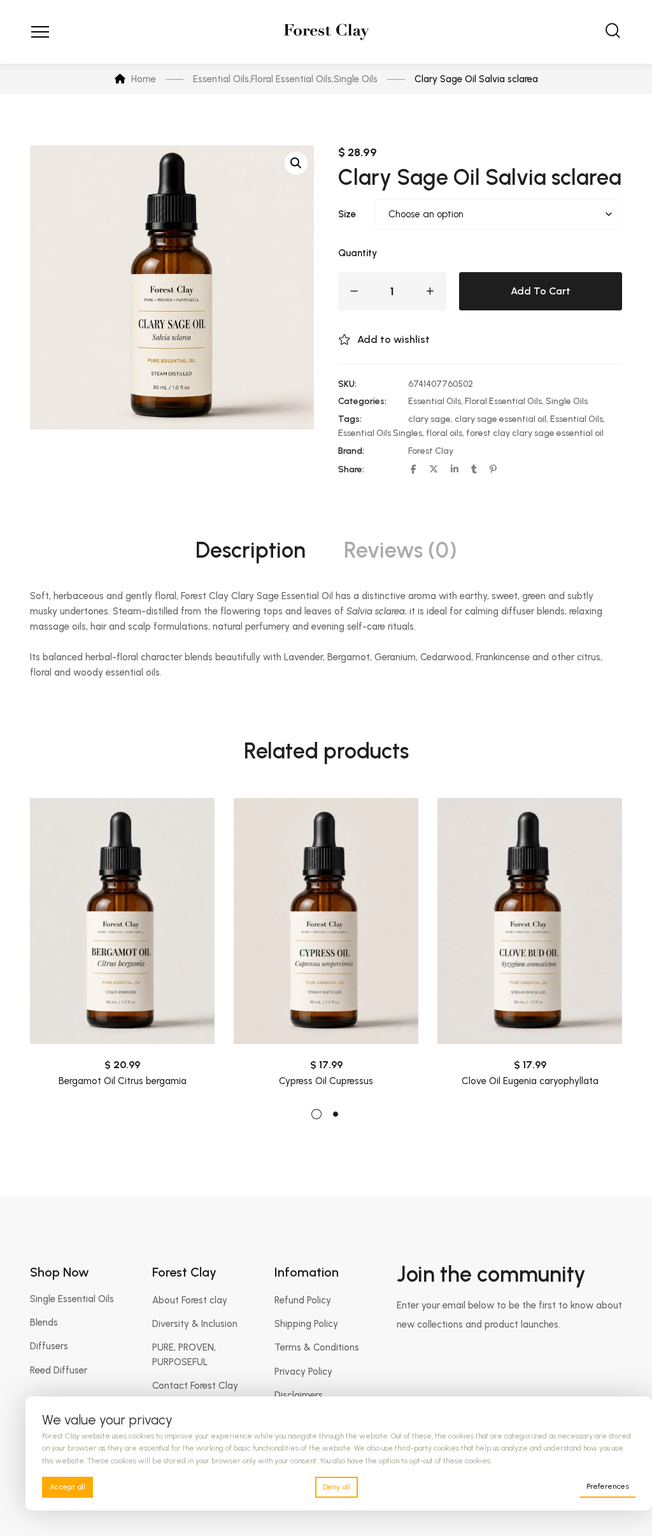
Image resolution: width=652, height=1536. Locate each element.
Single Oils (567, 401)
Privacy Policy (303, 1371)
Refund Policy (302, 1300)
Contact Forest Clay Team (195, 1392)
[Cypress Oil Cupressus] (326, 921)
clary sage (429, 419)
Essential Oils (434, 401)
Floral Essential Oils (503, 401)
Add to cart (540, 291)
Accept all (67, 1486)
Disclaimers (298, 1395)
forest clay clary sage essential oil (535, 433)
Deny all (336, 1486)
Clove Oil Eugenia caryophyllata (530, 1081)
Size (347, 214)
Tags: (350, 419)
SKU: (347, 384)
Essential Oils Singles (380, 433)
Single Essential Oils (72, 1299)
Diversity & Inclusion (194, 1324)
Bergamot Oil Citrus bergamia (123, 1081)
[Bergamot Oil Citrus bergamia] (122, 921)
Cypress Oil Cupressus (326, 1081)
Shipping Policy (306, 1324)
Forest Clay (430, 451)
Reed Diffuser (58, 1370)
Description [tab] (250, 550)
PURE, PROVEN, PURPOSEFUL (184, 1354)
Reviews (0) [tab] (400, 550)
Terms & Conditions (316, 1347)
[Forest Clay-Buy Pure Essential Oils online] (326, 32)
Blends (44, 1322)
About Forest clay (189, 1300)
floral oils (444, 433)
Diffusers (49, 1346)
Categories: (362, 401)
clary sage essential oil (500, 419)
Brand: (351, 451)
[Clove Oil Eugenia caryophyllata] (529, 921)
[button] (296, 163)
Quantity (357, 253)
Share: (351, 469)
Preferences (607, 1486)
